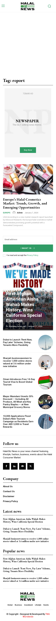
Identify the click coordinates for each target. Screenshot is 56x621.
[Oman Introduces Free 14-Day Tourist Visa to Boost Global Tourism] (45, 382)
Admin (20, 213)
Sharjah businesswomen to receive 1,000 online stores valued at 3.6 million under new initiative (17, 362)
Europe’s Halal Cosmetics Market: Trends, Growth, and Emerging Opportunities (25, 203)
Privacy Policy (32, 255)
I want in (26, 248)
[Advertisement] (28, 42)
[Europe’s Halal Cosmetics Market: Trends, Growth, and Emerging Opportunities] (28, 179)
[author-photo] (14, 212)
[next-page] (48, 268)
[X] (30, 466)
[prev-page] (42, 268)
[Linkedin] (14, 466)
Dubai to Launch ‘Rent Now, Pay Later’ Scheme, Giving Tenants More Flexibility (17, 342)
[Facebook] (6, 466)
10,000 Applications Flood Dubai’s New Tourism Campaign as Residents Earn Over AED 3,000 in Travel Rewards (18, 421)
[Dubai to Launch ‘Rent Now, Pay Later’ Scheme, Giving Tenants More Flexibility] (45, 342)
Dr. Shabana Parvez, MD (16, 326)
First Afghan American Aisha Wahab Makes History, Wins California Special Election (24, 307)
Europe (6, 213)
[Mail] (22, 466)
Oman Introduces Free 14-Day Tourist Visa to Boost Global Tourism (19, 382)
